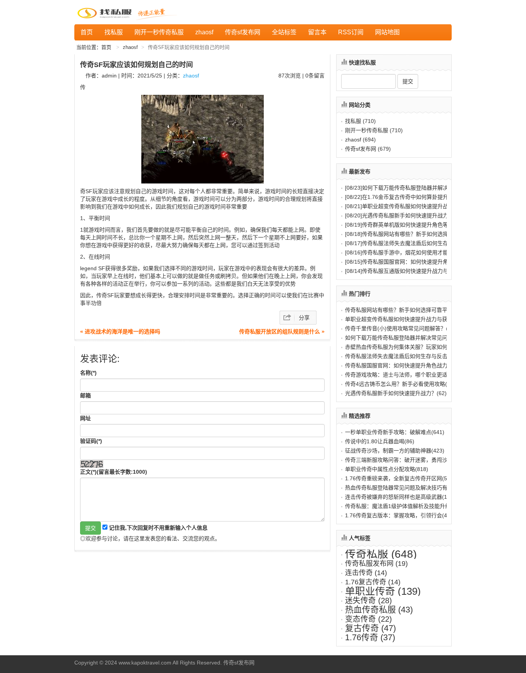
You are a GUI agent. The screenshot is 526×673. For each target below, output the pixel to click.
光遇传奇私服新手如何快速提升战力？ (399, 215)
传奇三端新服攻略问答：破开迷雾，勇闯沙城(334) (405, 460)
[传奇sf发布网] (106, 12)
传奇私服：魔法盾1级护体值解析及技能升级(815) (404, 506)
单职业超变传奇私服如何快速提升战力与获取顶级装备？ (421, 206)
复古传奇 (370, 628)
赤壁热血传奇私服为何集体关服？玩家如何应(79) (404, 347)
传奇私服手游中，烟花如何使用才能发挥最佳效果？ (415, 252)
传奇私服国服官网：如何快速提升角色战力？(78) (404, 365)
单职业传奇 (383, 591)
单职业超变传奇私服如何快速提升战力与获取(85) (404, 319)
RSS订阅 (351, 32)
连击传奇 (366, 573)
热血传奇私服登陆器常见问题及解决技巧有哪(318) (405, 488)
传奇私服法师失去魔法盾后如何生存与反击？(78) (404, 356)
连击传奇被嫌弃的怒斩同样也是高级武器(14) (398, 497)
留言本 (317, 32)
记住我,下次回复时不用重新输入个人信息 (158, 528)
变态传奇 (368, 619)
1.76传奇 (370, 637)
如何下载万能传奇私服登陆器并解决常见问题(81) (404, 338)
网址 (85, 418)
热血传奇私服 (379, 609)
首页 (86, 32)
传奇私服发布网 (376, 563)
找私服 (113, 32)
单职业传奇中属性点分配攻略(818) (386, 469)
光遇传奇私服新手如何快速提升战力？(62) (396, 393)
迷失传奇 (368, 600)
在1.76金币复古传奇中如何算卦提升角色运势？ (410, 197)
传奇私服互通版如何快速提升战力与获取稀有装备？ (415, 271)
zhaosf (204, 32)
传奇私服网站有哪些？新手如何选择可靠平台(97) (404, 310)
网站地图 (387, 32)
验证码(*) (91, 441)
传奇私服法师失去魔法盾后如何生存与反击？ (407, 243)
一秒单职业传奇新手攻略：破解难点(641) (394, 432)
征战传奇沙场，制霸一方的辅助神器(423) (394, 451)
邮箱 (85, 395)
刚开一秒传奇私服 (159, 32)
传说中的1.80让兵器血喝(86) (379, 441)
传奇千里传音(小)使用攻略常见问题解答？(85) (400, 328)
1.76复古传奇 (372, 582)
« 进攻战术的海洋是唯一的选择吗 (120, 331)
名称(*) (88, 373)
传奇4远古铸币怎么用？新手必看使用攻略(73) (400, 384)
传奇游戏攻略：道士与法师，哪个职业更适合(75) (404, 375)
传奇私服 (381, 554)
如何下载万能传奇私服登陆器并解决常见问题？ (410, 188)
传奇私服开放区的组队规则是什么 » (282, 331)
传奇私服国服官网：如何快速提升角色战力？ (407, 262)
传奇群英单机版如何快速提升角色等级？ (402, 225)
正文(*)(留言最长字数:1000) (113, 472)
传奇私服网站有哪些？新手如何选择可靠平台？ (410, 234)
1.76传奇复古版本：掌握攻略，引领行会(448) (400, 515)
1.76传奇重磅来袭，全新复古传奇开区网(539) (400, 478)
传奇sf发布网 (242, 32)
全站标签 (284, 32)
